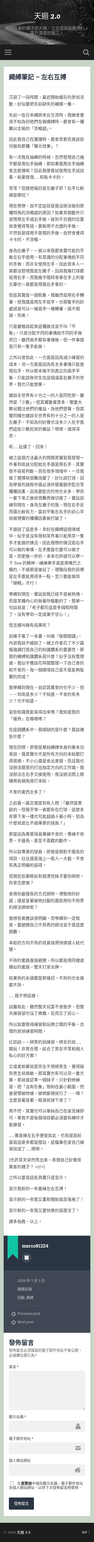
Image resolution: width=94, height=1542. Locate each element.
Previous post (28, 1313)
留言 (14, 1367)
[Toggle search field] (86, 52)
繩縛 (30, 1297)
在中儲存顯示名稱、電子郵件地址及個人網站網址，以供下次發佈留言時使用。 (46, 1485)
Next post (25, 1322)
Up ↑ (86, 1532)
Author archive (26, 1257)
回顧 (21, 1297)
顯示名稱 (17, 1417)
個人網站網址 (20, 1460)
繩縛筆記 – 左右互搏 (37, 77)
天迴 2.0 (47, 15)
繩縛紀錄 (24, 1289)
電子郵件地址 (21, 1438)
